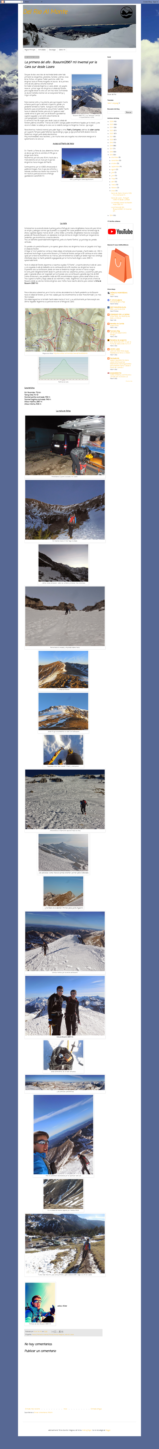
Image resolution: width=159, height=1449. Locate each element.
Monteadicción (114, 358)
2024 (112, 127)
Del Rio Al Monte (45, 12)
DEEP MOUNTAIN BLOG (118, 307)
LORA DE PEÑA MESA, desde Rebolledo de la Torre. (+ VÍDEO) (120, 352)
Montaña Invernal (42, 1335)
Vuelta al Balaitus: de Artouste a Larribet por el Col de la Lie (120, 376)
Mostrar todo (129, 381)
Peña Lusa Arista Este (117, 309)
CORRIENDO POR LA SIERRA (119, 315)
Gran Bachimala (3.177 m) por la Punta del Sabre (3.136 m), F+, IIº (120, 343)
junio (113, 176)
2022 (112, 134)
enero (113, 191)
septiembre (115, 167)
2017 (111, 149)
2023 (112, 131)
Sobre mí (62, 50)
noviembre (115, 160)
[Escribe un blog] (55, 1331)
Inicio (65, 1409)
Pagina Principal (30, 50)
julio (113, 173)
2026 (112, 122)
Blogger (108, 1430)
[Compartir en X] (57, 1331)
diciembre (115, 157)
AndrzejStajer (87, 1430)
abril (113, 182)
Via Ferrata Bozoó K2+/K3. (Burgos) (118, 334)
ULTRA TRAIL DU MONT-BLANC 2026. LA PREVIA (120, 317)
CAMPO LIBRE (115, 349)
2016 (111, 152)
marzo (113, 185)
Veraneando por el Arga (117, 302)
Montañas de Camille (117, 324)
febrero (114, 188)
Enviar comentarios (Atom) (43, 1413)
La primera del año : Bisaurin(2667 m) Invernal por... (121, 209)
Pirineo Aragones (59, 1335)
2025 (112, 125)
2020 (112, 140)
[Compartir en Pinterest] (62, 1331)
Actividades (42, 50)
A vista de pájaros (116, 300)
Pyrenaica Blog (115, 331)
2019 (111, 143)
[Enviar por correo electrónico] (53, 1331)
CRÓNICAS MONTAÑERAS (118, 293)
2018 (111, 146)
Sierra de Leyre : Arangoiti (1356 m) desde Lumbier (120, 199)
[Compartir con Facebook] (60, 1331)
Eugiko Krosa (114, 326)
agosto (113, 170)
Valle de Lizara (69, 1335)
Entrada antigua (96, 1409)
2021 (111, 137)
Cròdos (112, 295)
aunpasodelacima (115, 373)
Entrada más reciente (32, 1409)
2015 (111, 155)
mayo (113, 179)
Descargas (52, 50)
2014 (111, 215)
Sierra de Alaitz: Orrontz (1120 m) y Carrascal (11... (121, 194)
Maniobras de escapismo (118, 340)
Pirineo (51, 1335)
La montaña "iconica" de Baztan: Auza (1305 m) (121, 204)
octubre (114, 163)
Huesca (34, 1335)
